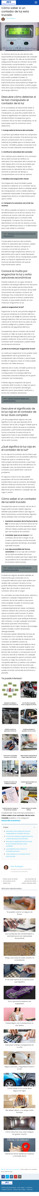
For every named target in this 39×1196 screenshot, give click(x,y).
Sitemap (30, 1189)
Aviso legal (20, 1187)
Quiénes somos (6, 1189)
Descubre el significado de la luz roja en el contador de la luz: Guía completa (19, 843)
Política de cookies (19, 1189)
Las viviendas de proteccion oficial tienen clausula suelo (29, 881)
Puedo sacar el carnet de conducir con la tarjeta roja (10, 881)
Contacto (29, 1187)
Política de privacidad (8, 1187)
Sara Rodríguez (10, 18)
